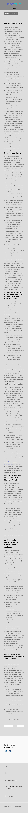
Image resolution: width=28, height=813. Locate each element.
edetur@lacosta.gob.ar (13, 780)
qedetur (14, 13)
